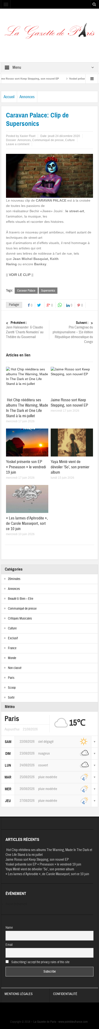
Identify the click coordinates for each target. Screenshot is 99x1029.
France (12, 648)
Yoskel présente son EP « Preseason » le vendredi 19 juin (26, 467)
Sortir (11, 697)
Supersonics (48, 291)
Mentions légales (19, 994)
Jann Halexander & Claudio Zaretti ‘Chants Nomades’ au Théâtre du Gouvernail (24, 329)
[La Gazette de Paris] (49, 33)
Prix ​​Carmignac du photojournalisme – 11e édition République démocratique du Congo (73, 332)
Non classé (14, 668)
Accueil (9, 96)
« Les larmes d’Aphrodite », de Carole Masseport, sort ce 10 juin (27, 523)
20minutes (14, 579)
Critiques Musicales (20, 618)
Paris (11, 678)
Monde (12, 658)
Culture (70, 140)
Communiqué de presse (48, 140)
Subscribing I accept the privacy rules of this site (40, 962)
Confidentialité (65, 994)
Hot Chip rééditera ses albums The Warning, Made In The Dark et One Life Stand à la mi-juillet (27, 407)
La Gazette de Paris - (44, 1022)
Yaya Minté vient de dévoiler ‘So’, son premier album (70, 467)
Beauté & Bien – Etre (20, 599)
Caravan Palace (26, 291)
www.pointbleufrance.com (73, 1022)
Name (9, 928)
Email (9, 945)
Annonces (27, 96)
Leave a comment (17, 144)
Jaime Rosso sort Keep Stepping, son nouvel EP (69, 402)
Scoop (12, 688)
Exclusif (13, 638)
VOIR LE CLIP (20, 275)
